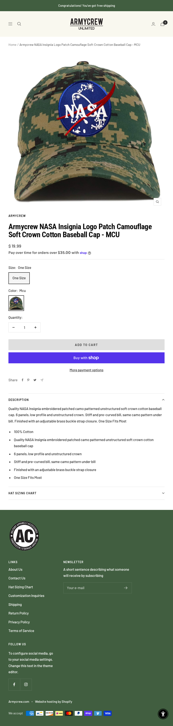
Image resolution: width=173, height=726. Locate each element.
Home (12, 44)
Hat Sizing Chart (22, 493)
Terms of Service (21, 630)
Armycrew (17, 216)
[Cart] (162, 24)
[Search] (19, 24)
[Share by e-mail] (42, 380)
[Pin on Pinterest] (28, 380)
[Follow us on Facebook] (14, 684)
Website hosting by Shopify (53, 701)
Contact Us (16, 578)
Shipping (15, 604)
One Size (19, 278)
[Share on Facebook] (22, 380)
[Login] (153, 24)
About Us (15, 569)
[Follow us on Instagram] (26, 684)
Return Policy (18, 613)
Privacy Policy (19, 622)
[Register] (126, 587)
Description (18, 400)
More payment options (86, 370)
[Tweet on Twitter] (35, 380)
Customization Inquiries (26, 595)
